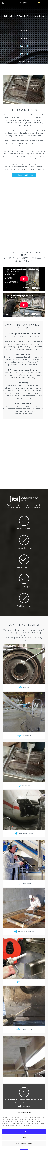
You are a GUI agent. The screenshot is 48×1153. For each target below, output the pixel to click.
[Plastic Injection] (24, 961)
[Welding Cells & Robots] (24, 911)
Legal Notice (24, 1149)
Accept (24, 1131)
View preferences (24, 1144)
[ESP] (39, 2)
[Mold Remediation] (24, 1059)
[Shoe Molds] (24, 765)
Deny (24, 1138)
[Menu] (44, 3)
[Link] (24, 2)
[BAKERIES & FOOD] (24, 863)
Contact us (26, 1106)
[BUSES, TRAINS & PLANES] (24, 813)
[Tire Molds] (24, 667)
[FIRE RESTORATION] (24, 1009)
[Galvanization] (24, 715)
